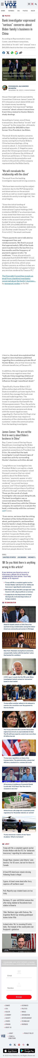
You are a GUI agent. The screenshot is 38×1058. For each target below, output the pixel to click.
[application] (19, 943)
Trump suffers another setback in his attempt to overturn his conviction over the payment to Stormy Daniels (19, 705)
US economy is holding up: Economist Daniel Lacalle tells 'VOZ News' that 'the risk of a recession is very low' (18, 786)
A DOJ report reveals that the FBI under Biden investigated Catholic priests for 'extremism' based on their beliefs (19, 679)
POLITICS (25, 11)
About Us (8, 1028)
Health (33, 11)
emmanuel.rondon (12, 283)
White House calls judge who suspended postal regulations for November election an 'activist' (19, 812)
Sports (7, 1021)
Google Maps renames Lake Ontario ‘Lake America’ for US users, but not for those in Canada (18, 863)
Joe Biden (22, 557)
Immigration (26, 1015)
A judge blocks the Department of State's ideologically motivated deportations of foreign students (18, 597)
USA (18, 11)
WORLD (24, 1012)
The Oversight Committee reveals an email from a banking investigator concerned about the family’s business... (19, 278)
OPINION (7, 1024)
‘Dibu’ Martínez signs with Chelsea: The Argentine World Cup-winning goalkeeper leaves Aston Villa (18, 915)
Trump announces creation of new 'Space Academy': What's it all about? (17, 836)
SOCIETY (7, 1018)
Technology (25, 1021)
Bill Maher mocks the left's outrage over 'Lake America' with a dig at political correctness (20, 591)
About (11, 1033)
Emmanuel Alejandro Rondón (18, 87)
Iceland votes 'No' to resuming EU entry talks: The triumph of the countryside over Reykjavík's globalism (18, 927)
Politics (7, 16)
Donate (3, 11)
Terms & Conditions (12, 1037)
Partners (25, 1024)
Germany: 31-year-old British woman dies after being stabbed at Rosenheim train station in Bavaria (18, 903)
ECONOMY (8, 1015)
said (4, 511)
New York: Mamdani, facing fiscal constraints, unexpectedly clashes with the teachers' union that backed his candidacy (19, 653)
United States (9, 557)
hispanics (11, 11)
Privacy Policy (28, 1033)
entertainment (27, 1018)
